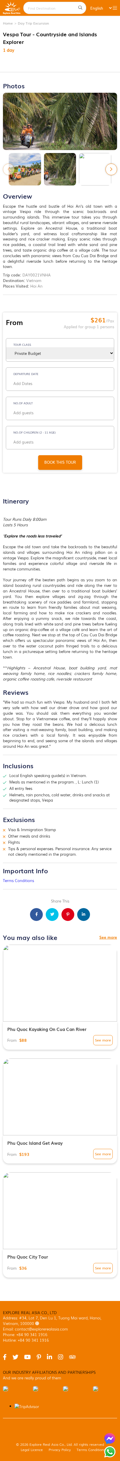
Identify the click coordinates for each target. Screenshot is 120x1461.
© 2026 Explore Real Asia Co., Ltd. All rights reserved (60, 1444)
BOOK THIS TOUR (60, 462)
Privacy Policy (60, 1449)
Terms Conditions (18, 880)
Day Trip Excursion (33, 22)
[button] (111, 169)
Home (8, 22)
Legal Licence (32, 1449)
